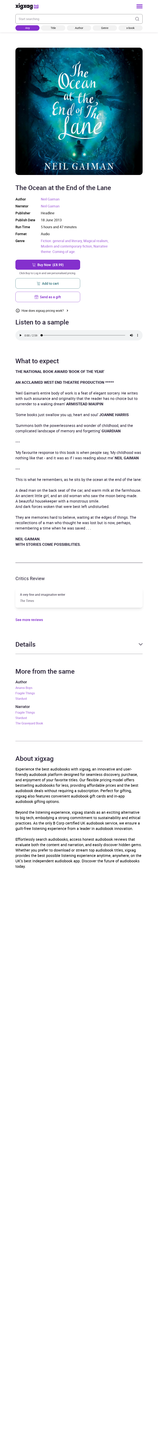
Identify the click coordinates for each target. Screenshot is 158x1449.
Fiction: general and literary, (62, 240)
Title (53, 28)
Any (27, 28)
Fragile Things (25, 693)
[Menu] (139, 6)
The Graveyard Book (29, 723)
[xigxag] (27, 6)
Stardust (21, 698)
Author (79, 28)
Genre (104, 28)
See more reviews (29, 619)
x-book (130, 28)
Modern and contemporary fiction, (67, 246)
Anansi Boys (23, 688)
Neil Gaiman (50, 199)
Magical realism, (95, 240)
